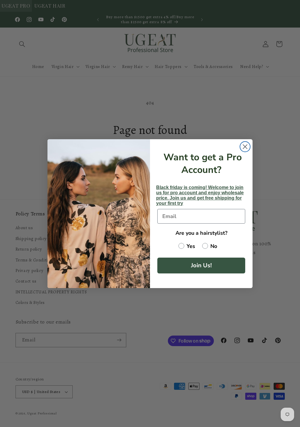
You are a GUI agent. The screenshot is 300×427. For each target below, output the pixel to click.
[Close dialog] (245, 147)
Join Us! (201, 265)
